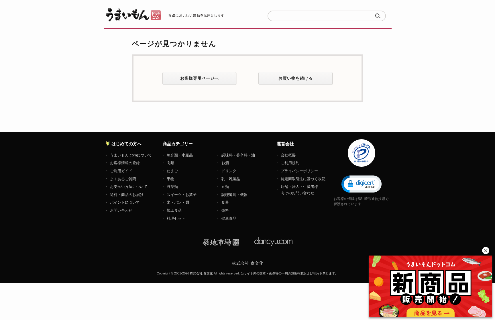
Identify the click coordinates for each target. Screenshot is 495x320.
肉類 (170, 163)
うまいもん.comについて (131, 155)
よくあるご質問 (123, 179)
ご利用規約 (290, 163)
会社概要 (288, 155)
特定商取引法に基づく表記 (303, 179)
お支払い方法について (128, 186)
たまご (172, 171)
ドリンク (228, 171)
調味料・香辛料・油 (238, 155)
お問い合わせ (121, 210)
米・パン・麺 (178, 202)
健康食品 (228, 218)
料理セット (176, 218)
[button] (361, 183)
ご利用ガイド (121, 171)
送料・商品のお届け (127, 195)
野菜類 (172, 186)
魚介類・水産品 (180, 155)
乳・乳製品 (230, 179)
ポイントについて (125, 202)
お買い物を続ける (295, 78)
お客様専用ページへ (199, 78)
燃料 (225, 210)
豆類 (225, 186)
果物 (170, 179)
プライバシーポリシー (299, 171)
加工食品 (174, 210)
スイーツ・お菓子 (182, 195)
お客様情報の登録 (125, 163)
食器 (225, 202)
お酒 (225, 163)
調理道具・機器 (234, 195)
